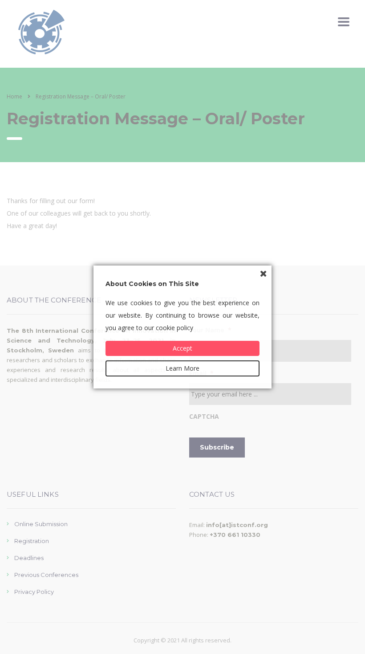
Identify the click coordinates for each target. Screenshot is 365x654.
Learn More (182, 368)
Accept (182, 348)
